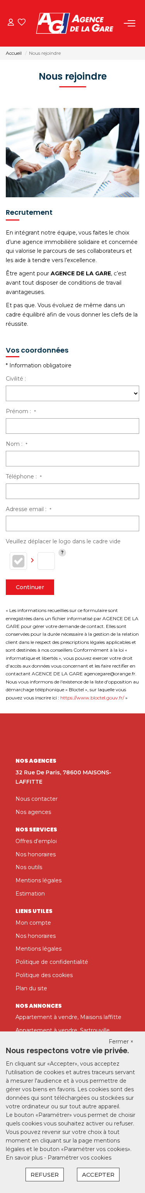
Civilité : (16, 378)
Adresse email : (28, 509)
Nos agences (33, 812)
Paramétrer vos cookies (79, 1157)
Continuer (30, 587)
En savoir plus (25, 1157)
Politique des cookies (44, 975)
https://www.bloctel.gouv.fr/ (92, 698)
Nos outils (28, 867)
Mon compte (33, 922)
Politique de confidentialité (51, 961)
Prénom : (21, 411)
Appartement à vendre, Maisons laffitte (68, 1017)
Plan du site (31, 988)
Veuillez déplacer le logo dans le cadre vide (63, 541)
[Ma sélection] (22, 23)
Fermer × (121, 1041)
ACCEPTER (98, 1174)
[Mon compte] (11, 23)
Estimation (30, 893)
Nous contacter (36, 798)
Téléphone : (24, 476)
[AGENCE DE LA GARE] (74, 23)
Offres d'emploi (36, 841)
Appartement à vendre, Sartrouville (62, 1030)
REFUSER (45, 1174)
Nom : (16, 443)
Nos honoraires (35, 854)
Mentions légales (38, 880)
